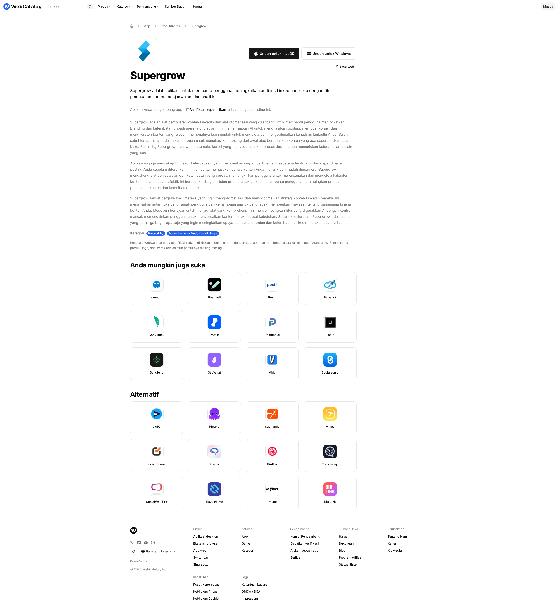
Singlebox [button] (200, 564)
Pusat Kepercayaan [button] (207, 584)
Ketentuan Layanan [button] (255, 584)
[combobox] (158, 551)
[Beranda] (22, 6)
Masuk (548, 6)
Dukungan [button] (346, 543)
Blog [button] (342, 550)
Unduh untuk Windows (331, 53)
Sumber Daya (174, 6)
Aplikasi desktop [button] (205, 536)
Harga (197, 6)
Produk (103, 6)
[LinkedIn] (139, 542)
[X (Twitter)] (132, 542)
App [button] (245, 536)
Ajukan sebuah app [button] (304, 550)
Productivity (155, 233)
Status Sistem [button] (349, 564)
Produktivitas (170, 26)
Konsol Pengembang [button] (305, 536)
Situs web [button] (346, 66)
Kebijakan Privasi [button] (206, 591)
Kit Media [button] (395, 550)
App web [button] (200, 550)
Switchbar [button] (200, 557)
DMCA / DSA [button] (251, 591)
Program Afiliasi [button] (350, 557)
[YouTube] (146, 542)
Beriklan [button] (296, 557)
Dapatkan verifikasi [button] (304, 543)
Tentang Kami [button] (398, 536)
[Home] (132, 26)
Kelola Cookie (138, 561)
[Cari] (90, 6)
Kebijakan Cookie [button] (206, 598)
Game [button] (246, 543)
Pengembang (146, 6)
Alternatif (144, 394)
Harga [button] (343, 536)
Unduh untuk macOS (277, 53)
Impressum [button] (250, 598)
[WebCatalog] (133, 530)
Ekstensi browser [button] (206, 543)
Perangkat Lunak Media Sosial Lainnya (193, 233)
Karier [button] (392, 543)
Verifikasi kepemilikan (208, 109)
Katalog (122, 6)
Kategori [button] (248, 550)
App (147, 26)
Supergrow (199, 26)
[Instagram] (153, 542)
